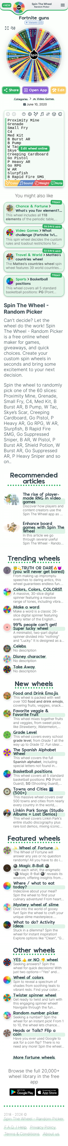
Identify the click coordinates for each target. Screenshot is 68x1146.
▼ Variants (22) (34, 22)
